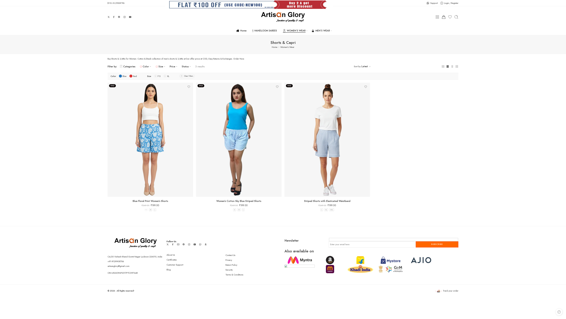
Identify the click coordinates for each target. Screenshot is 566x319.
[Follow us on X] (109, 17)
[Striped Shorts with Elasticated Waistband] (327, 140)
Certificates (172, 259)
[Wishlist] (188, 86)
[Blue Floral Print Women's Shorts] (150, 140)
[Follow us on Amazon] (205, 244)
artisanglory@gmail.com (118, 266)
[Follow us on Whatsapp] (200, 244)
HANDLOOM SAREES (265, 30)
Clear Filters (188, 76)
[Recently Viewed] (559, 312)
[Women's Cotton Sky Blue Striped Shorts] (239, 140)
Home (243, 30)
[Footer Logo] (136, 242)
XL (326, 210)
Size (160, 66)
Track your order (450, 290)
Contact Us (230, 255)
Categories (129, 66)
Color (146, 66)
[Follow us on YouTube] (130, 17)
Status (185, 66)
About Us (171, 254)
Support (434, 3)
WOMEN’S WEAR (296, 30)
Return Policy (231, 264)
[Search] (456, 17)
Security (229, 269)
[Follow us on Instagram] (124, 17)
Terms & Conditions (234, 274)
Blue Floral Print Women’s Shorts (150, 201)
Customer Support (175, 264)
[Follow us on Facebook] (114, 17)
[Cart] (444, 17)
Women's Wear (287, 47)
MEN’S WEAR (322, 30)
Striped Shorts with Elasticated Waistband (327, 201)
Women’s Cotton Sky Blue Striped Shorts (238, 201)
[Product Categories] (437, 17)
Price (172, 66)
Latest (364, 66)
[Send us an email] (178, 244)
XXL (331, 210)
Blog (169, 269)
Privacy (229, 260)
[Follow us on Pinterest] (119, 17)
